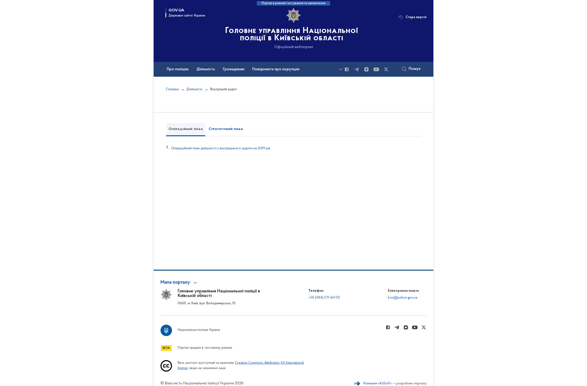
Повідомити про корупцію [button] (276, 69)
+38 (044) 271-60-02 (324, 297)
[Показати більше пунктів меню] (340, 69)
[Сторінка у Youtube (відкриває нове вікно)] (376, 69)
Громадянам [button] (233, 69)
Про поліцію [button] (178, 69)
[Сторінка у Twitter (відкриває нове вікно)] (386, 69)
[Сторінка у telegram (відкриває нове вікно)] (356, 69)
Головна (172, 89)
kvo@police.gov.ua (402, 297)
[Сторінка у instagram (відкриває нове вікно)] (366, 69)
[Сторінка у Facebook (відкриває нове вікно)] (346, 69)
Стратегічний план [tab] (226, 129)
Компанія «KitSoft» (377, 383)
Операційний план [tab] (186, 129)
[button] (179, 282)
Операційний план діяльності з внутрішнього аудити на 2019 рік (220, 148)
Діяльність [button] (206, 69)
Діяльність (194, 89)
